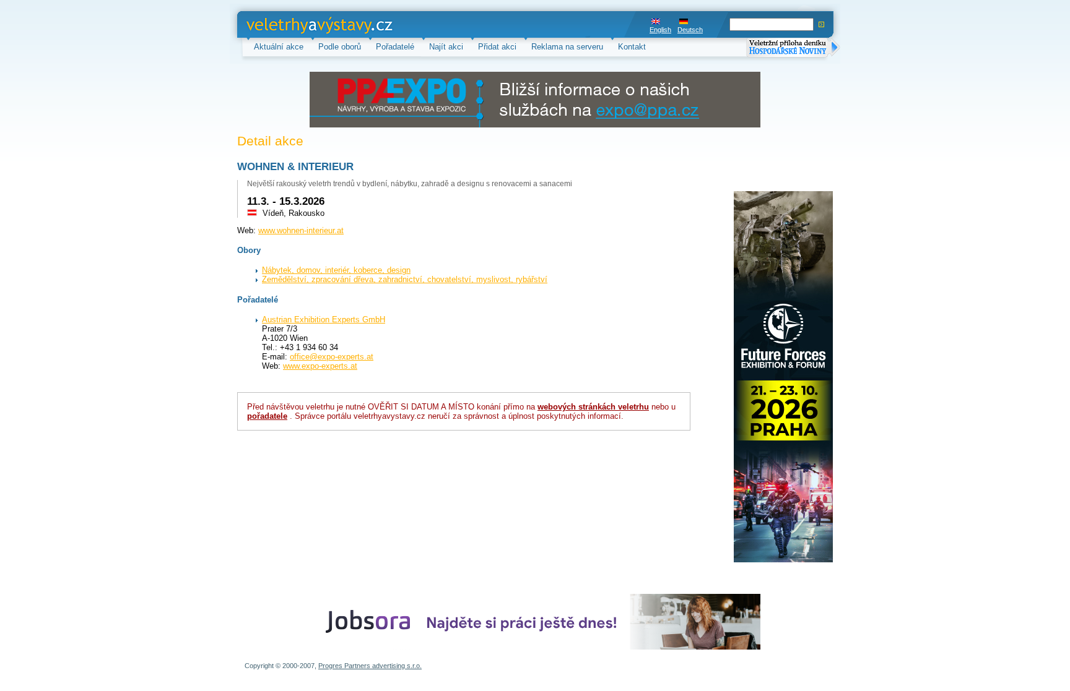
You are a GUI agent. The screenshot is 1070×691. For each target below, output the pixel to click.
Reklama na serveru (567, 46)
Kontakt (632, 46)
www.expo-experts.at (320, 366)
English (660, 29)
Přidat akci (497, 46)
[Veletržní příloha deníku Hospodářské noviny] (793, 48)
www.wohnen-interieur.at (301, 230)
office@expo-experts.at (331, 356)
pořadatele (267, 416)
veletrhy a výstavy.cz (284, 24)
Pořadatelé (395, 46)
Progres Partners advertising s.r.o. (370, 665)
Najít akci (446, 46)
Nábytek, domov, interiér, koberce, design (336, 270)
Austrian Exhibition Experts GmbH (323, 319)
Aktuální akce (278, 46)
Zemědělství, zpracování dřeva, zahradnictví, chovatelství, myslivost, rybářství (404, 279)
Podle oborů (339, 46)
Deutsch (690, 29)
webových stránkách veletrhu (593, 406)
